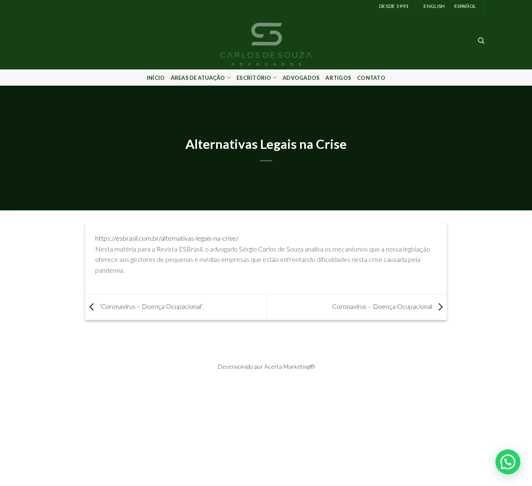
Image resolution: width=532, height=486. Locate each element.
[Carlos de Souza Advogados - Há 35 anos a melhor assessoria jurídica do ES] (266, 40)
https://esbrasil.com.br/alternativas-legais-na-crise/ (167, 238)
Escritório (253, 77)
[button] (507, 461)
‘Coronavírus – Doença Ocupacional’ (151, 306)
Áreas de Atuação (198, 77)
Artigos (338, 77)
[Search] (481, 41)
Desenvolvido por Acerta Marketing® (266, 366)
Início (156, 77)
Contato (371, 77)
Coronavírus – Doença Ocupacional (382, 306)
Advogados (301, 77)
